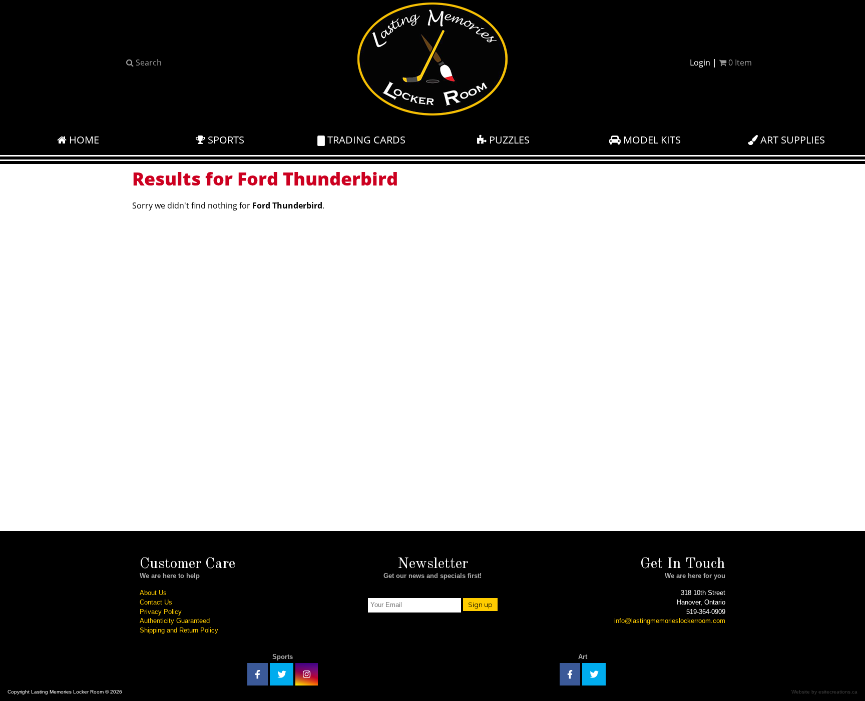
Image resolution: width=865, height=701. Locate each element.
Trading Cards (365, 139)
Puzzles (508, 139)
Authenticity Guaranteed (175, 620)
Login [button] (700, 62)
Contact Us (156, 602)
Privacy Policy (161, 612)
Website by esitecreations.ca (824, 691)
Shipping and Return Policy (179, 630)
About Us (153, 592)
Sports (224, 139)
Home (83, 139)
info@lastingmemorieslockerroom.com (669, 620)
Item (740, 62)
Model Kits (651, 139)
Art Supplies (791, 139)
